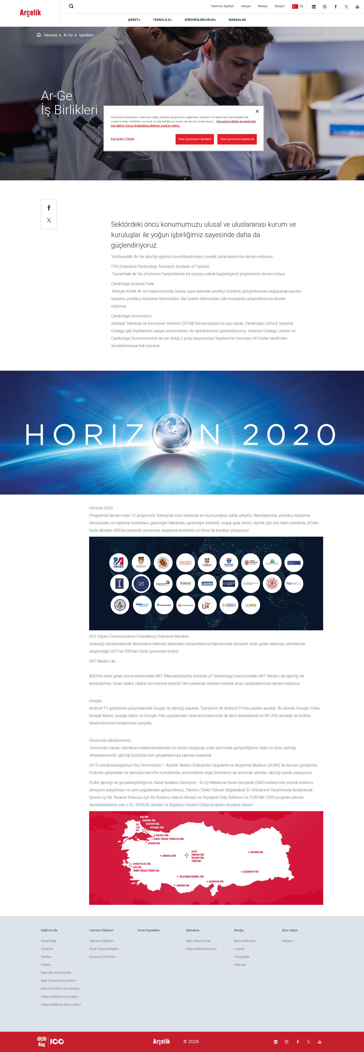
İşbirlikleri (86, 35)
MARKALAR (237, 20)
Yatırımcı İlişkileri (222, 6)
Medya (262, 6)
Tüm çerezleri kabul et (237, 139)
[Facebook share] (49, 208)
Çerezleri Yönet (122, 138)
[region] (183, 128)
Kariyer (246, 6)
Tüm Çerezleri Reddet (194, 139)
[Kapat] (257, 111)
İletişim (280, 6)
